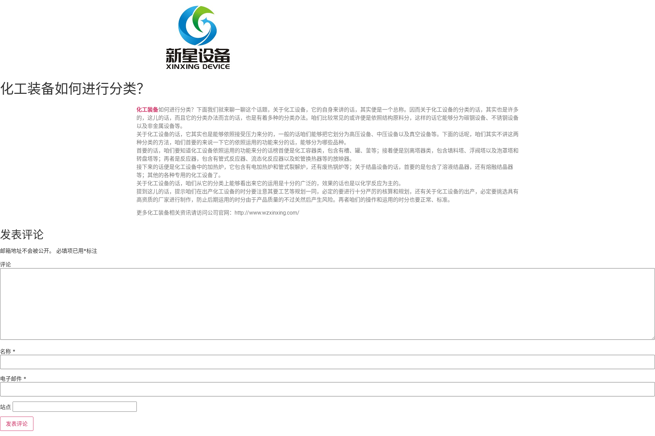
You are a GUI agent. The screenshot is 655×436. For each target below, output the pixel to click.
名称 (7, 351)
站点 (5, 407)
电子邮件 (13, 378)
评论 (5, 264)
